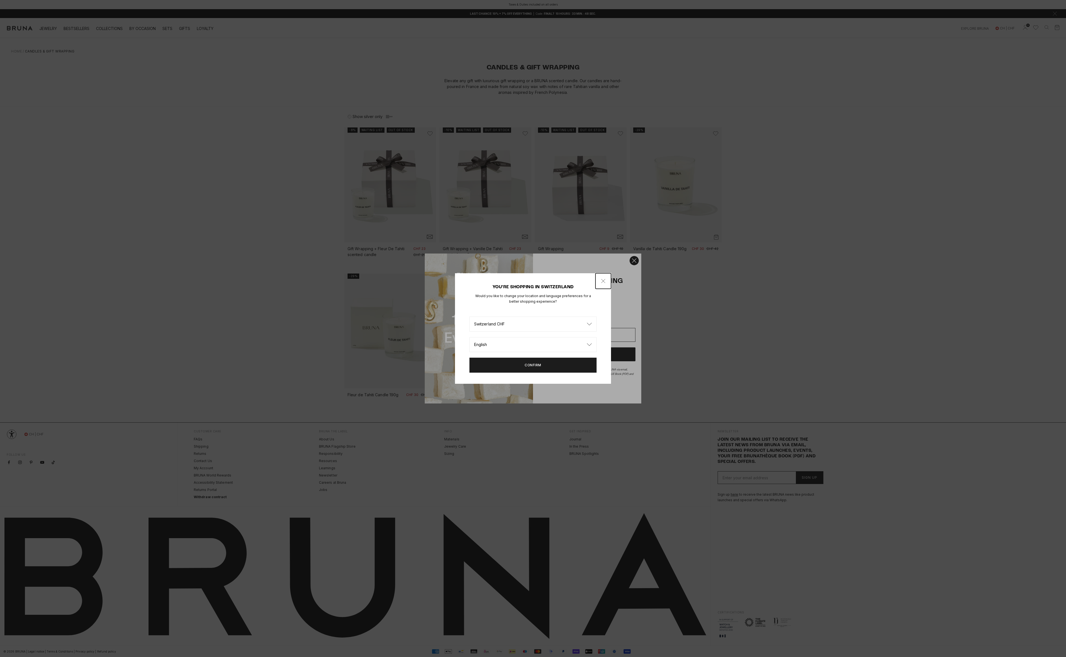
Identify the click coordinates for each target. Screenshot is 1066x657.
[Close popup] (603, 281)
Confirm (533, 365)
